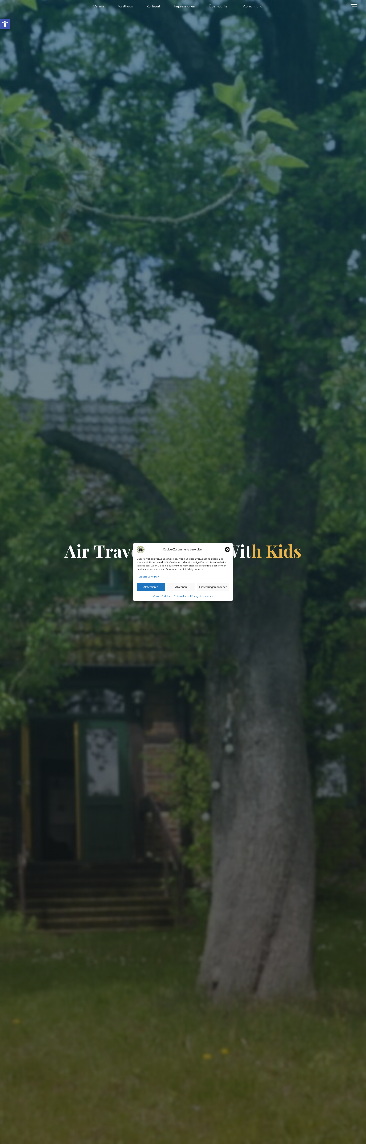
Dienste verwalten (149, 576)
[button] (5, 24)
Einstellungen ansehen (213, 587)
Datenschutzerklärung (186, 596)
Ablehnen (181, 587)
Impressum (206, 596)
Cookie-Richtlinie (162, 596)
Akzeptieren (150, 587)
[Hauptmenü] (354, 6)
